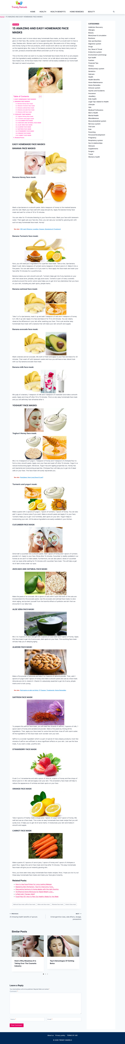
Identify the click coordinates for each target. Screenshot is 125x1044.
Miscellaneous (93, 118)
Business (91, 38)
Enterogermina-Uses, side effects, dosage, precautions (66, 916)
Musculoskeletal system (97, 121)
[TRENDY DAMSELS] (19, 4)
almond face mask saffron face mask (24, 904)
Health (43, 12)
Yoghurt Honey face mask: (25, 116)
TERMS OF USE (72, 1035)
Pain (89, 129)
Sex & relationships (95, 143)
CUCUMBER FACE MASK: (25, 120)
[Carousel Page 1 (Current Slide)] (43, 974)
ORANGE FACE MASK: (24, 133)
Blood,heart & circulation (97, 35)
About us (50, 1035)
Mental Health (93, 115)
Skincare (16, 24)
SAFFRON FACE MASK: (24, 129)
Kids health (92, 99)
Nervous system (94, 124)
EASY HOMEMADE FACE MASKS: (25, 99)
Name (13, 1019)
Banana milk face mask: (25, 112)
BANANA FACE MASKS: (22, 101)
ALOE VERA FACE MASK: (25, 125)
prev (13, 954)
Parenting (91, 132)
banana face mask (57, 904)
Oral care (91, 126)
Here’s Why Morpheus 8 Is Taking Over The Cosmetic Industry (25, 963)
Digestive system (94, 44)
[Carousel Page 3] (48, 974)
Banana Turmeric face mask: (26, 105)
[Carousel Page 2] (45, 974)
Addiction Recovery (95, 27)
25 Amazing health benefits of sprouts (23, 915)
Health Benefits (58, 12)
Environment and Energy (97, 55)
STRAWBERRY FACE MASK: (26, 131)
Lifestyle (91, 104)
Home (32, 12)
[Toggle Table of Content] (39, 96)
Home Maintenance (95, 82)
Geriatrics (91, 71)
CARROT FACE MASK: (25, 135)
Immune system (94, 88)
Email (49, 1019)
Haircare (91, 74)
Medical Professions (95, 110)
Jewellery (91, 96)
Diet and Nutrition (94, 41)
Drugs (90, 46)
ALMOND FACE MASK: (24, 127)
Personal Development (96, 135)
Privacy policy (60, 1035)
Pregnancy (92, 137)
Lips (89, 107)
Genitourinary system (96, 68)
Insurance (92, 93)
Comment (14, 991)
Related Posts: (19, 137)
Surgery (91, 151)
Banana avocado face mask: (26, 110)
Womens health (94, 157)
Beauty (91, 12)
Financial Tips (93, 63)
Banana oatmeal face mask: (26, 108)
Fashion (91, 60)
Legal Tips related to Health (98, 102)
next (78, 954)
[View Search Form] (113, 11)
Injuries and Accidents (96, 91)
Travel (90, 154)
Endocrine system (95, 52)
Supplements (93, 149)
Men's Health (93, 113)
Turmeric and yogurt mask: (26, 118)
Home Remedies (77, 12)
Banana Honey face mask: (25, 103)
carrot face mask (70, 904)
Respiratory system (95, 140)
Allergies (91, 30)
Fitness (91, 66)
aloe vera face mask (44, 904)
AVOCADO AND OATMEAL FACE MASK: (29, 123)
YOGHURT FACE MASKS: (23, 114)
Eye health (92, 57)
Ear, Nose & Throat (95, 49)
